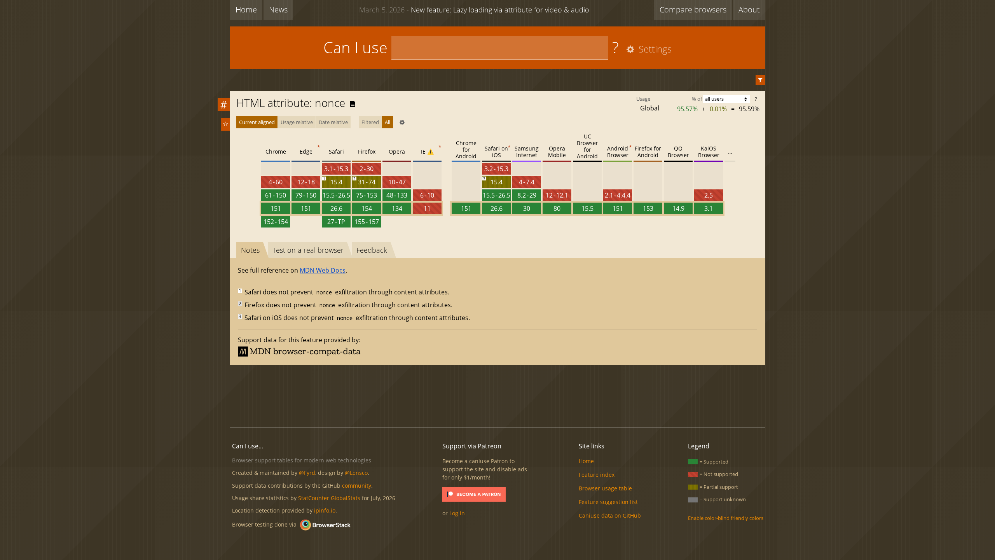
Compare (693, 9)
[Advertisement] (497, 394)
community (356, 485)
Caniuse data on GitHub (610, 515)
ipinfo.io (324, 510)
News (278, 9)
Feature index (596, 474)
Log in (457, 513)
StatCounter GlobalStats (329, 498)
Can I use (355, 47)
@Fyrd (307, 472)
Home (246, 9)
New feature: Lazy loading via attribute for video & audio (474, 9)
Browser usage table (605, 488)
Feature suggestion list (608, 502)
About (749, 9)
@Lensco (356, 472)
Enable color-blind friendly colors (725, 518)
